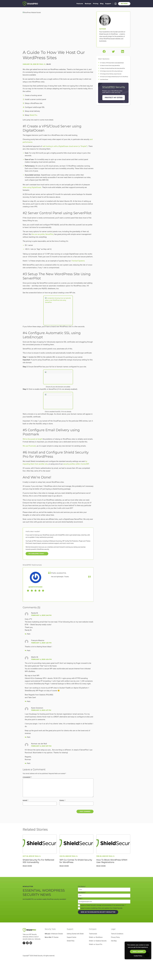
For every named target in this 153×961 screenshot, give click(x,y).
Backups (88, 3)
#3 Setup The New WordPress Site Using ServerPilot (112, 68)
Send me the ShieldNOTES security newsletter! (98, 912)
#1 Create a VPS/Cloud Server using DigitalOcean (112, 62)
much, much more (67, 543)
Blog (101, 3)
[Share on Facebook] (104, 51)
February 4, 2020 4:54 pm (41, 659)
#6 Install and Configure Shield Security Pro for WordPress (114, 76)
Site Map (114, 941)
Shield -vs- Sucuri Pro (95, 944)
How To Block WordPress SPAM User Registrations (111, 861)
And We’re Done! (104, 79)
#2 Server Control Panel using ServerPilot (110, 65)
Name (25, 800)
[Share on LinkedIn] (122, 51)
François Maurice (37, 640)
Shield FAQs (70, 941)
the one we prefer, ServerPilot (42, 234)
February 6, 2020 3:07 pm (41, 746)
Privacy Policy (115, 937)
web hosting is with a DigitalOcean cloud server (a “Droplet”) (64, 146)
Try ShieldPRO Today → (36, 553)
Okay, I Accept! (138, 951)
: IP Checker (51, 937)
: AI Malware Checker (54, 934)
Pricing (95, 3)
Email (62, 800)
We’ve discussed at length (32, 439)
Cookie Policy (138, 956)
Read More (27, 866)
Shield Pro (33, 115)
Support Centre (71, 937)
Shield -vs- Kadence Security (98, 941)
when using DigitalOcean (32, 187)
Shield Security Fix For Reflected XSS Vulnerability (38, 861)
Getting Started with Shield (75, 934)
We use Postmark (29, 446)
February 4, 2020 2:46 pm (41, 615)
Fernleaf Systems (78, 261)
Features (79, 3)
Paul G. (38, 856)
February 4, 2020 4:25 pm (41, 643)
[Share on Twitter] (113, 51)
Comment (27, 777)
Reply (28, 634)
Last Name (82, 892)
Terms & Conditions (117, 934)
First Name (82, 886)
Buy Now (124, 3)
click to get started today (72, 535)
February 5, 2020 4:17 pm (41, 710)
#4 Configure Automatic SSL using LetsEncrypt (111, 71)
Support (108, 3)
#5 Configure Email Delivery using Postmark (110, 74)
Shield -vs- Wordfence (95, 937)
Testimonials (93, 934)
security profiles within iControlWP (76, 464)
